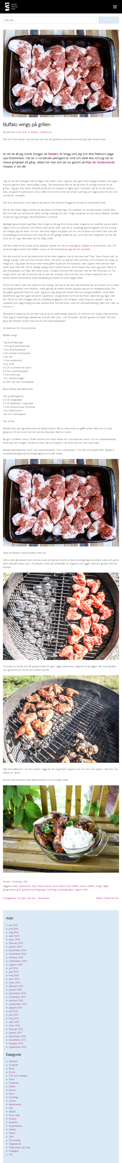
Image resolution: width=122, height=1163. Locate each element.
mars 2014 (14, 982)
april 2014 (14, 978)
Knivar (12, 1090)
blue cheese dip (61, 886)
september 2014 (18, 961)
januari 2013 (15, 1032)
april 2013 (14, 1022)
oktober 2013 (16, 1000)
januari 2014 (15, 989)
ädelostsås (25, 886)
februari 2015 (16, 943)
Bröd (11, 1068)
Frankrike (14, 1082)
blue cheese (44, 886)
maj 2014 (14, 975)
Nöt (11, 1108)
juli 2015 (13, 925)
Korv (11, 1093)
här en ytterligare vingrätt (76, 245)
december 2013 (17, 993)
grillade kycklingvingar (34, 889)
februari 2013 (16, 1029)
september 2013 (17, 1004)
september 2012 (17, 1047)
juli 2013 (13, 1011)
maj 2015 (14, 932)
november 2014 (17, 953)
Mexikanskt (15, 1104)
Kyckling (17, 881)
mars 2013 (14, 1025)
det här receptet (81, 249)
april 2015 (14, 935)
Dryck (12, 1072)
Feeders (53, 154)
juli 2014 (13, 968)
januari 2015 (15, 946)
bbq (34, 886)
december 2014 (17, 950)
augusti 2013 (15, 1007)
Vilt (10, 1154)
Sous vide (14, 1115)
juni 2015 (13, 928)
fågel (105, 886)
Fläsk (12, 1079)
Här (5, 245)
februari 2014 (16, 986)
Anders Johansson (41, 132)
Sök (108, 20)
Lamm (12, 1100)
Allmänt (13, 1061)
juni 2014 (13, 971)
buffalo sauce (79, 886)
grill (19, 889)
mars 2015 (14, 939)
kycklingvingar (65, 889)
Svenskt (13, 1122)
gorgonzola (9, 889)
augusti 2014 (15, 964)
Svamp (13, 1118)
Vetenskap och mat (19, 1147)
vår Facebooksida (103, 162)
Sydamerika (15, 1125)
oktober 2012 (16, 1043)
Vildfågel (13, 1151)
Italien (12, 1086)
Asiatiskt (13, 1065)
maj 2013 (13, 1018)
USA (25, 881)
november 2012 (17, 1039)
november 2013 (17, 996)
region (78, 889)
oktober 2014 (16, 957)
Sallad (12, 1111)
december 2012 (17, 1036)
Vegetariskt (15, 1143)
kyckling (51, 889)
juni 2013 (13, 1014)
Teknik (12, 1129)
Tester (12, 1133)
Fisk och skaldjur (18, 1075)
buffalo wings (94, 886)
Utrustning (14, 1140)
